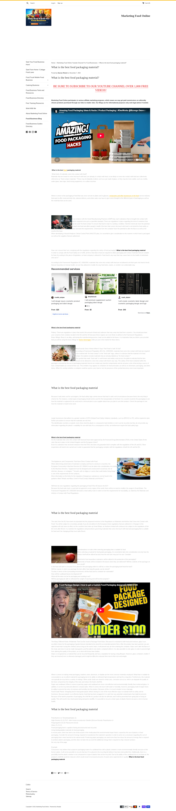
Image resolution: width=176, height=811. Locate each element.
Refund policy (30, 794)
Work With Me (31, 108)
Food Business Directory (35, 98)
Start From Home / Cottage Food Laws (35, 71)
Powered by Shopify (55, 806)
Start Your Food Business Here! (35, 63)
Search (28, 789)
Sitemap (28, 796)
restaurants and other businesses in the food (124, 196)
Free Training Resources (35, 103)
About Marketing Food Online (36, 113)
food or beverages (85, 340)
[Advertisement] (88, 44)
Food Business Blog (34, 119)
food (65, 170)
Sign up (60, 3)
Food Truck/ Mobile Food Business (37, 79)
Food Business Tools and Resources (35, 91)
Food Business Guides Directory (34, 125)
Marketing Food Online (42, 806)
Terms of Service (31, 791)
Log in (53, 3)
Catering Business (37, 85)
